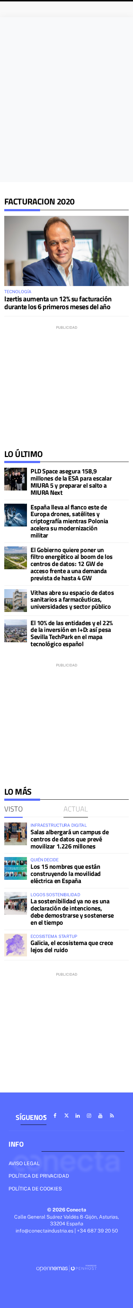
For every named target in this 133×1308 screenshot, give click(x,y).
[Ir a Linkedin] (77, 1115)
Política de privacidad (39, 1176)
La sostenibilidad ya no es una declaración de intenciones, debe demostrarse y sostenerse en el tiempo (72, 911)
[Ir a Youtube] (100, 1115)
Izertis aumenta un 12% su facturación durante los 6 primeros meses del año (58, 302)
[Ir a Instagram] (89, 1115)
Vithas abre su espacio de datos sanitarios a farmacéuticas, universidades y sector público (72, 600)
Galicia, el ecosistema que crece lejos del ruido (72, 946)
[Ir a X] (66, 1115)
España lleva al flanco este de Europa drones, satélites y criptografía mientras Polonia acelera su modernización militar (69, 521)
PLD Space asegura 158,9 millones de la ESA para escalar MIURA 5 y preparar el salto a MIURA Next (71, 481)
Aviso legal (24, 1163)
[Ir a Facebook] (55, 1115)
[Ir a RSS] (111, 1115)
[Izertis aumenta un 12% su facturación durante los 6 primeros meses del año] (66, 251)
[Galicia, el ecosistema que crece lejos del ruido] (15, 945)
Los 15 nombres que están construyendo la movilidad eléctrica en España (66, 874)
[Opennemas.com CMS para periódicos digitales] (66, 1268)
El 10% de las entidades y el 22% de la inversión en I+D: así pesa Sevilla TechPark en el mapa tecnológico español (72, 633)
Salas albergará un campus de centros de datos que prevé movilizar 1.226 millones (70, 839)
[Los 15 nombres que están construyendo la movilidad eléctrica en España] (15, 868)
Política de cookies (35, 1189)
